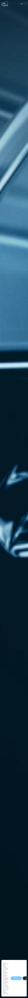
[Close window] (25, 962)
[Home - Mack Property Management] (4, 3)
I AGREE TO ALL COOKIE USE (16, 978)
